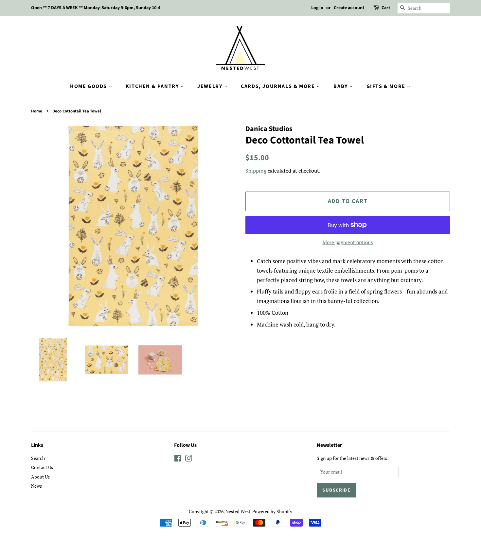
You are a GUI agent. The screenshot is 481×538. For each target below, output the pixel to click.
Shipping (255, 170)
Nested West (237, 511)
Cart (386, 8)
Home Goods (89, 86)
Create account (349, 8)
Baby (341, 86)
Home (36, 111)
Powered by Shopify (272, 511)
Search (38, 458)
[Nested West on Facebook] (178, 459)
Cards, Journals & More (278, 86)
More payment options (348, 242)
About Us (40, 477)
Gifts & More (386, 86)
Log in (317, 8)
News (36, 486)
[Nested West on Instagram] (188, 459)
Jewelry (210, 86)
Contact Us (42, 467)
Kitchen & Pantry (153, 86)
